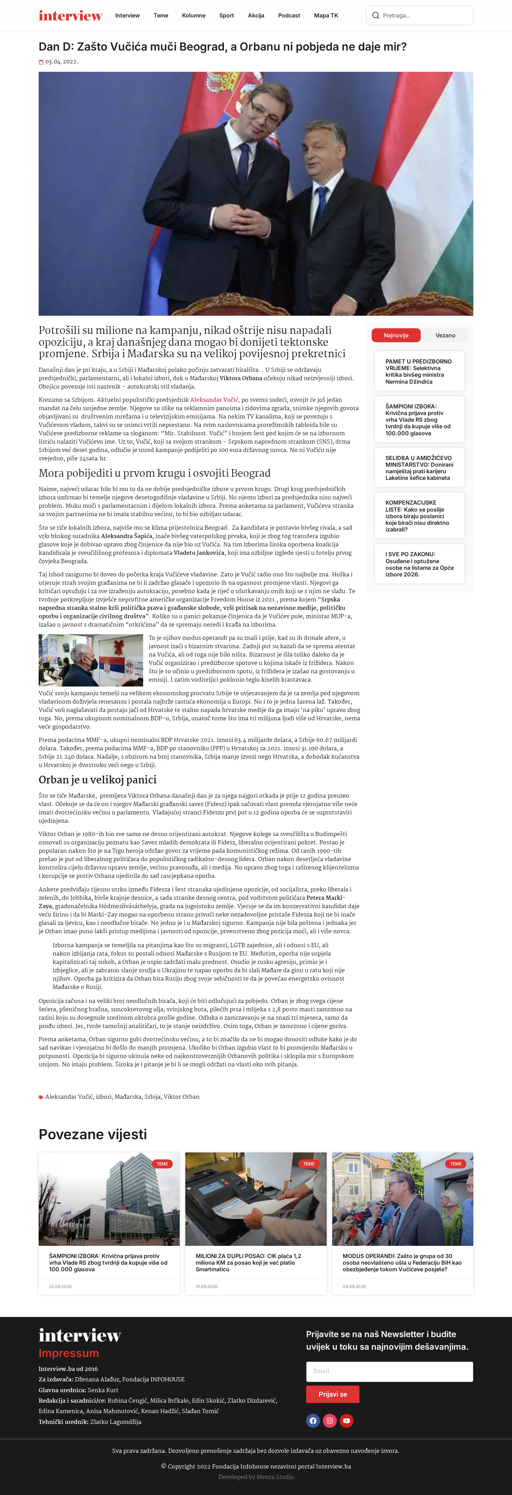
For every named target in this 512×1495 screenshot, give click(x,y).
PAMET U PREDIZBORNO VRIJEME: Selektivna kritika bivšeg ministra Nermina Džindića (419, 371)
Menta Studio (275, 1477)
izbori (103, 1097)
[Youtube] (347, 1421)
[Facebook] (313, 1421)
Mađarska (128, 1097)
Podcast (289, 15)
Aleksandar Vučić (69, 1097)
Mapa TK (326, 15)
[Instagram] (330, 1421)
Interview (127, 15)
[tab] (396, 335)
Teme (161, 15)
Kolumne (193, 15)
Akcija (256, 15)
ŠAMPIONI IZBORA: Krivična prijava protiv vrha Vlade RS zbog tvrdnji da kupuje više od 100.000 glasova (418, 420)
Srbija (153, 1097)
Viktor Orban (182, 1097)
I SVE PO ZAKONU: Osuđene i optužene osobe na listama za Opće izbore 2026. (420, 564)
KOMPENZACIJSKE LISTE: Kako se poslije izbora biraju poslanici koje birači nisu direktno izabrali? (417, 516)
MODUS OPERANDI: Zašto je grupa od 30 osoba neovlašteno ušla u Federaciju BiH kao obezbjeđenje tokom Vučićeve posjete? (402, 1262)
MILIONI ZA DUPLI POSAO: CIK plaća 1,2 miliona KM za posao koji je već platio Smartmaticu (248, 1262)
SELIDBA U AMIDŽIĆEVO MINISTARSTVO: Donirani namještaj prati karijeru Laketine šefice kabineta (419, 468)
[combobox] (419, 15)
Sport (226, 15)
